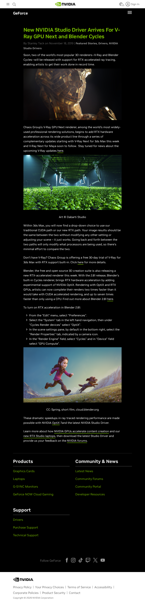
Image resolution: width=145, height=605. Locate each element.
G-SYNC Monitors (25, 486)
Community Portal (88, 486)
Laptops (19, 479)
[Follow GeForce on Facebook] (67, 560)
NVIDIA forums (77, 440)
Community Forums (89, 479)
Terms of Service (79, 587)
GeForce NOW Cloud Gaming (33, 494)
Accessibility (103, 587)
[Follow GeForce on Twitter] (95, 560)
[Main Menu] (8, 4)
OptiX (56, 422)
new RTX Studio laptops (39, 436)
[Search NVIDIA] (14, 3)
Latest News (84, 471)
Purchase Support (25, 527)
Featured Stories (86, 43)
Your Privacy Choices (49, 587)
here (60, 150)
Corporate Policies (26, 593)
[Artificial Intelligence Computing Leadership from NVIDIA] (65, 4)
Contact (74, 593)
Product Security (53, 593)
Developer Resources (90, 494)
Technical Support (26, 535)
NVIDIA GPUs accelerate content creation (81, 431)
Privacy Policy (22, 587)
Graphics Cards (24, 471)
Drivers (102, 43)
